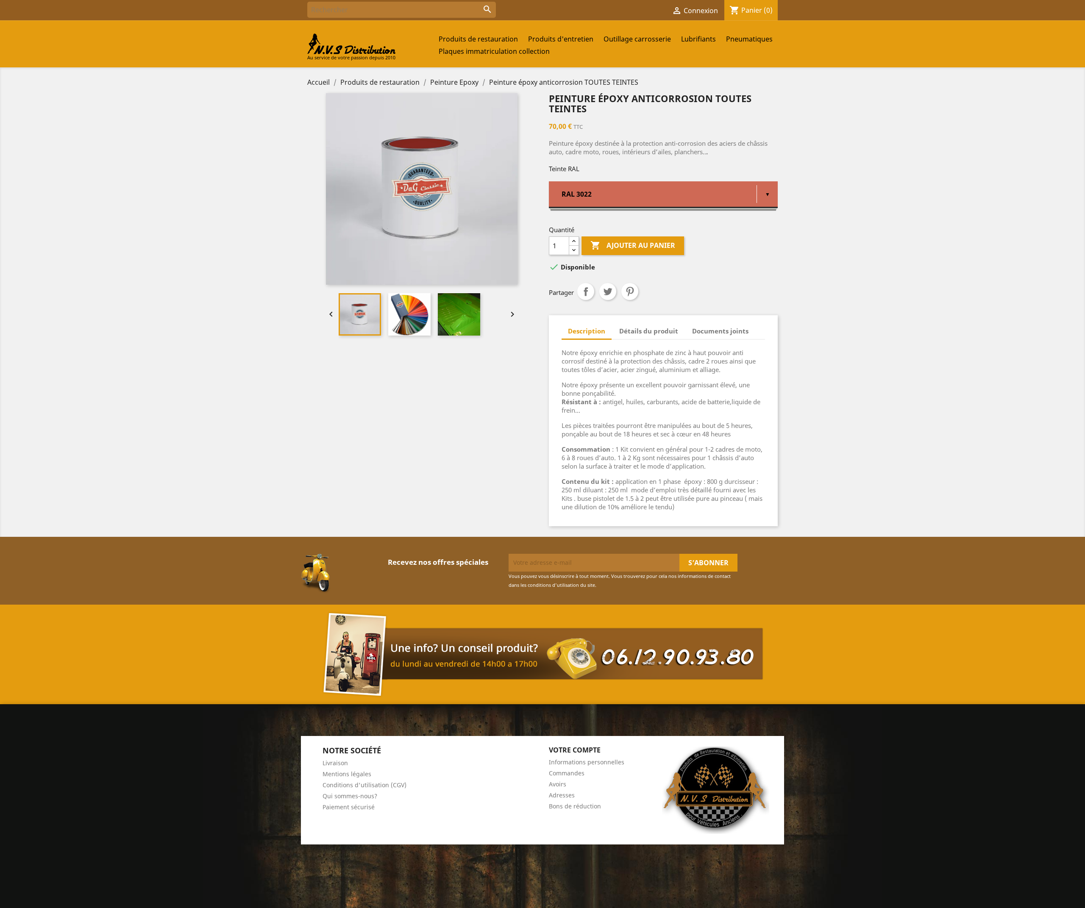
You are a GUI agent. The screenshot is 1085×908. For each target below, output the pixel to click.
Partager (585, 291)
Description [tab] (586, 331)
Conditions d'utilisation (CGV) (364, 785)
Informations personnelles (586, 762)
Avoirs (557, 784)
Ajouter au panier (632, 245)
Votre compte (575, 750)
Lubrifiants (698, 39)
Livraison (335, 763)
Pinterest (629, 291)
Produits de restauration (478, 39)
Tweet (607, 291)
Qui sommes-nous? (350, 796)
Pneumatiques (749, 39)
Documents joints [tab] (720, 331)
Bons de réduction (575, 806)
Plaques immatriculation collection (494, 51)
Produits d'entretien (560, 39)
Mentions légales (347, 774)
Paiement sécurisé (349, 807)
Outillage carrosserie (637, 39)
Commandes (566, 773)
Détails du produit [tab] (648, 331)
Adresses (562, 795)
